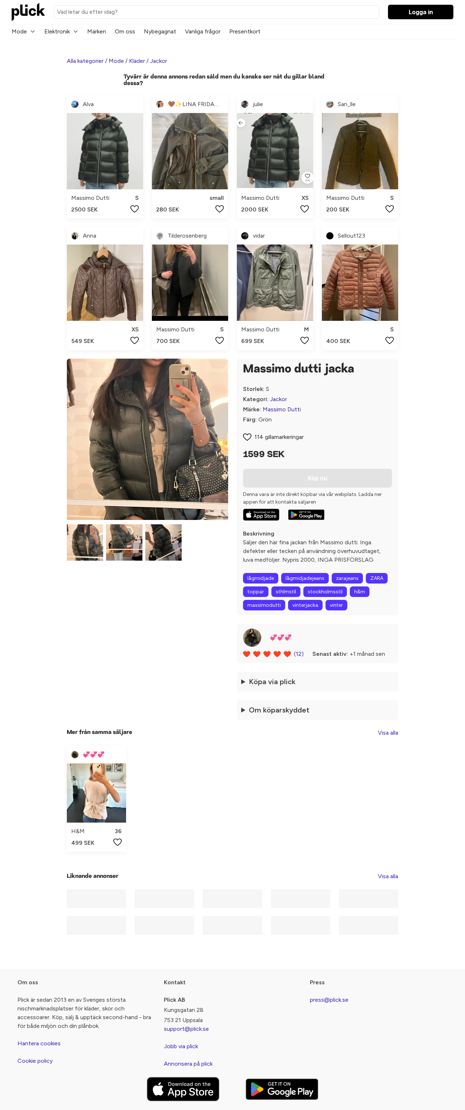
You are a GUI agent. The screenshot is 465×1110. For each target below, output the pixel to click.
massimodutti (264, 605)
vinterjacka (305, 605)
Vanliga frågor (203, 31)
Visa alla (388, 732)
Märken (96, 31)
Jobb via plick (181, 1046)
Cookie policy (35, 1060)
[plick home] (28, 12)
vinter (336, 605)
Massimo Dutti (282, 409)
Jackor (158, 60)
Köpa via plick (272, 681)
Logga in (421, 12)
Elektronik (57, 31)
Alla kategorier (85, 60)
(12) (299, 653)
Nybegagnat (160, 31)
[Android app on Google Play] (306, 514)
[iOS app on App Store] (261, 515)
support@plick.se (186, 1028)
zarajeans (347, 578)
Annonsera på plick (188, 1063)
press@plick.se (329, 999)
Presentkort (244, 31)
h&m (359, 592)
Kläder (137, 60)
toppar (255, 592)
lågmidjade (260, 578)
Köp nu (317, 478)
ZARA (376, 578)
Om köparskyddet (279, 710)
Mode (19, 31)
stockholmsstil (325, 592)
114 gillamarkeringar (279, 436)
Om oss (125, 31)
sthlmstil (286, 592)
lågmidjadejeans (305, 578)
